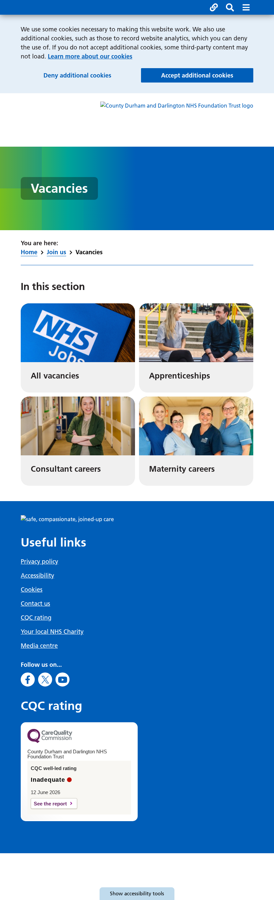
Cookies (31, 589)
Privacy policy (39, 561)
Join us (56, 252)
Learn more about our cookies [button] (90, 56)
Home (29, 252)
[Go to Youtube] (62, 679)
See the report (50, 803)
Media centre (39, 645)
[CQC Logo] (49, 741)
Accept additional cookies (207, 75)
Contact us (35, 603)
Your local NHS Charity (52, 631)
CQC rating (36, 617)
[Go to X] (45, 679)
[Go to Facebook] (28, 679)
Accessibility (37, 575)
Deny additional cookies (88, 75)
